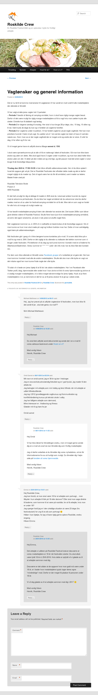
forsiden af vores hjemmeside (45, 458)
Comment (17, 630)
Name (16, 665)
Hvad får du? (44, 70)
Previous (11, 78)
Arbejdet (33, 70)
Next (88, 78)
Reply (27, 317)
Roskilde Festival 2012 (32, 282)
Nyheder (23, 70)
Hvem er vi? (57, 70)
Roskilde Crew (20, 24)
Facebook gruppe (51, 255)
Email (16, 678)
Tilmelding (12, 70)
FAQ (68, 70)
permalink (68, 282)
